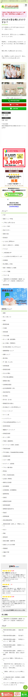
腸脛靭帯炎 (6, 493)
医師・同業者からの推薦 (9, 267)
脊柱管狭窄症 (6, 392)
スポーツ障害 (6, 459)
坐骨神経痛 (6, 365)
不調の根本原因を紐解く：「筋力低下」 (14, 635)
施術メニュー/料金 (8, 218)
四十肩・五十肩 (7, 399)
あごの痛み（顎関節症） (9, 343)
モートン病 (6, 414)
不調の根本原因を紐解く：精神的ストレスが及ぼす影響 (14, 646)
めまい (5, 529)
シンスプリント (7, 418)
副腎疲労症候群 (7, 501)
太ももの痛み (6, 373)
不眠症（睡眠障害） (8, 441)
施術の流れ (6, 233)
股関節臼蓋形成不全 (8, 508)
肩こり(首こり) (7, 316)
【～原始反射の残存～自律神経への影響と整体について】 (14, 678)
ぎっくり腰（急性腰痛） (9, 339)
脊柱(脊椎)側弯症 (7, 520)
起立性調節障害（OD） (9, 388)
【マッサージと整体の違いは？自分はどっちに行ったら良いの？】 (14, 683)
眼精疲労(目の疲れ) (8, 403)
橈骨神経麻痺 (6, 505)
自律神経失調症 (7, 384)
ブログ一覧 (6, 275)
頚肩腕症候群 (6, 456)
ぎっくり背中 (6, 437)
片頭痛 (5, 328)
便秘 (4, 533)
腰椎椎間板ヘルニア (8, 350)
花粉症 (5, 497)
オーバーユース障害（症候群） (11, 444)
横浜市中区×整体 (14, 202)
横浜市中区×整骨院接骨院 (14, 204)
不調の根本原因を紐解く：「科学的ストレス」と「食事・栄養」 (14, 640)
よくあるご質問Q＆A (8, 241)
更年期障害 (6, 486)
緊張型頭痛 (6, 324)
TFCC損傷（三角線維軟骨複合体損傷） (13, 452)
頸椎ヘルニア (6, 354)
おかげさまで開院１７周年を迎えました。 (13, 659)
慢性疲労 (5, 537)
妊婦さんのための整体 (9, 544)
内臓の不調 (6, 552)
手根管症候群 (6, 448)
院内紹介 (5, 237)
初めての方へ (6, 230)
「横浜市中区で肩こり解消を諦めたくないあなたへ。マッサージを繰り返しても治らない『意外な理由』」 (14, 665)
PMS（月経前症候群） (9, 475)
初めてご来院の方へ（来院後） (11, 245)
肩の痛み (5, 395)
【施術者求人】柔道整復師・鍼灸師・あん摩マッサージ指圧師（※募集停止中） (14, 280)
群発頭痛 (5, 331)
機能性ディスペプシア (9, 429)
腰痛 (4, 313)
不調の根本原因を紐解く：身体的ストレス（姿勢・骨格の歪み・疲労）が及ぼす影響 (14, 652)
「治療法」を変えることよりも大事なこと (14, 672)
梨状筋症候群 (6, 369)
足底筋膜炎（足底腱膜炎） (10, 490)
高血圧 (5, 512)
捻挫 (4, 556)
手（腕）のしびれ (8, 362)
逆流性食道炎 (6, 426)
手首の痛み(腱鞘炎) (8, 377)
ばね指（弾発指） (8, 478)
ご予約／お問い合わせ (9, 222)
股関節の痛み (6, 380)
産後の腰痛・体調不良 (9, 540)
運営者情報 (6, 284)
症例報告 (5, 260)
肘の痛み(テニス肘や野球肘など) (12, 407)
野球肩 (5, 471)
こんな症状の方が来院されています (12, 256)
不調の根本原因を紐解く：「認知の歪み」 (13, 630)
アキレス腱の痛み (8, 467)
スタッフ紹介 (6, 226)
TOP (4, 215)
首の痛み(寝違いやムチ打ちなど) (12, 347)
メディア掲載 (6, 271)
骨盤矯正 (5, 548)
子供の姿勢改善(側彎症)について (12, 422)
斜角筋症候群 (6, 433)
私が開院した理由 (8, 264)
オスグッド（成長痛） (9, 463)
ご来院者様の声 (7, 252)
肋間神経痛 (6, 516)
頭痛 (4, 320)
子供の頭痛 (6, 335)
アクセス (5, 249)
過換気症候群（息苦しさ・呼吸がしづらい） (14, 524)
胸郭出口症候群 (7, 482)
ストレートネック (8, 411)
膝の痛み (5, 358)
